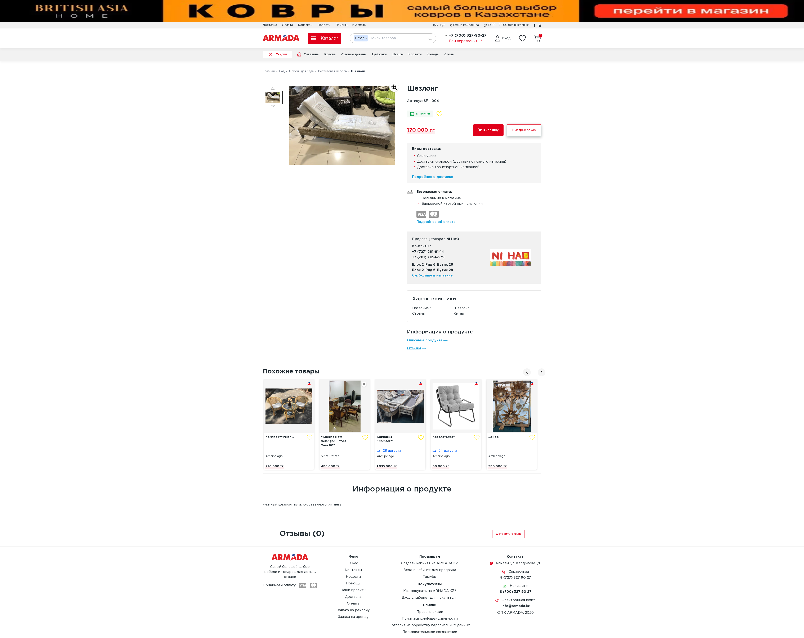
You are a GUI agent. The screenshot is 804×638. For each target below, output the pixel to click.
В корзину (491, 130)
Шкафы (397, 54)
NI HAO (453, 239)
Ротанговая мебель (332, 71)
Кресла (330, 54)
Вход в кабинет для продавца (429, 570)
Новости (324, 25)
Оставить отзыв (508, 534)
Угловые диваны (353, 54)
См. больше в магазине (432, 275)
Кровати (415, 54)
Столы (449, 54)
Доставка (270, 25)
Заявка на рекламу (353, 610)
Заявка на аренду (353, 617)
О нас (353, 563)
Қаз (435, 25)
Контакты (305, 25)
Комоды (433, 54)
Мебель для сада (301, 71)
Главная (269, 71)
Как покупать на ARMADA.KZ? (429, 591)
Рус (442, 25)
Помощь (341, 25)
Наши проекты (353, 590)
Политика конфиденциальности (430, 618)
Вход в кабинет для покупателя (429, 597)
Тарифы (430, 576)
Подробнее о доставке (432, 177)
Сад (282, 71)
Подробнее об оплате (436, 222)
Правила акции (429, 612)
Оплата (287, 25)
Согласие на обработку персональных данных (429, 625)
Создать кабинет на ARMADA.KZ (429, 563)
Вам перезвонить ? (465, 41)
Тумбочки (379, 54)
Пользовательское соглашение (429, 632)
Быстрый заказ (524, 130)
